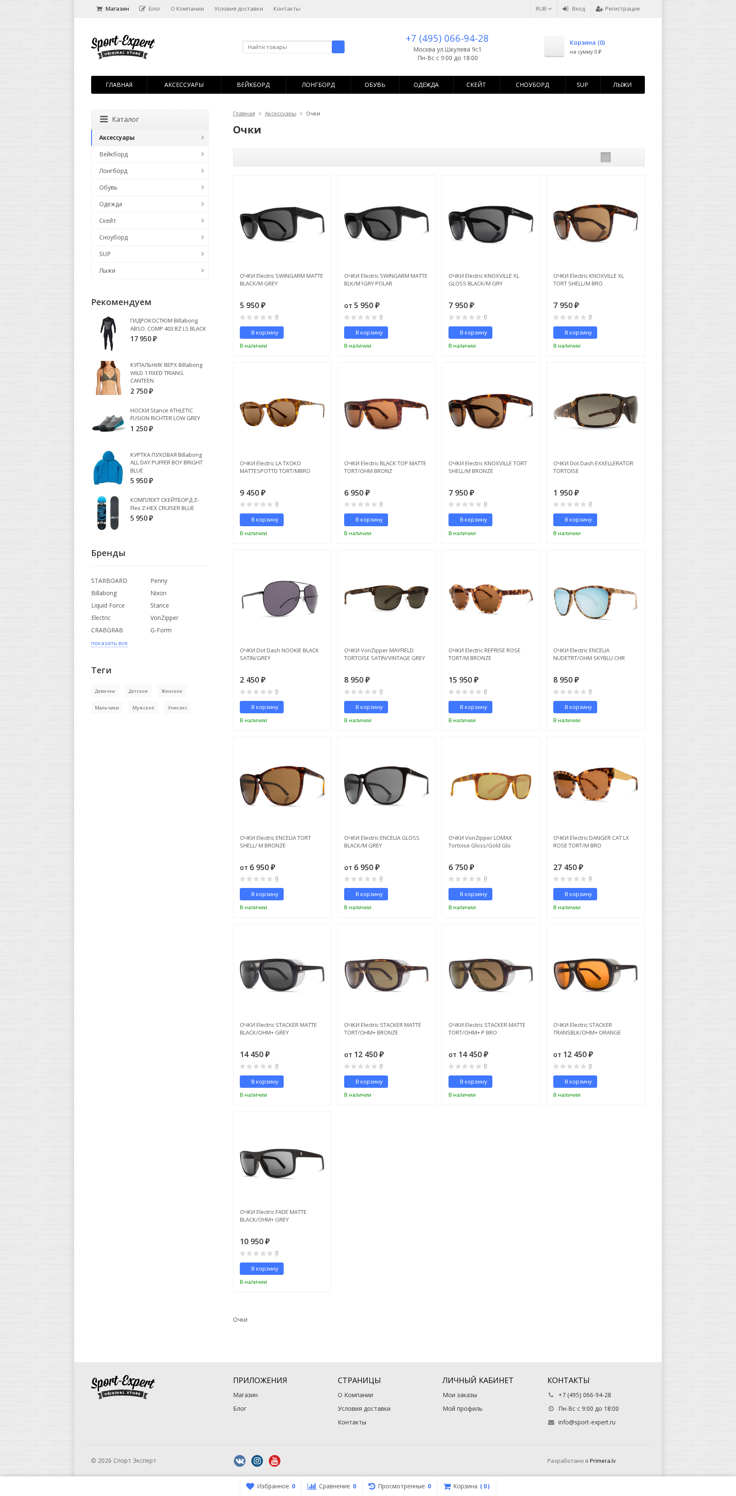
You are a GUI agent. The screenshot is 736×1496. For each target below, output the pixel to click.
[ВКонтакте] (240, 1461)
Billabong (104, 593)
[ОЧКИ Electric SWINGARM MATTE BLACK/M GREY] (282, 224)
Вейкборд (253, 85)
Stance (159, 605)
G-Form (161, 630)
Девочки (105, 691)
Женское (171, 691)
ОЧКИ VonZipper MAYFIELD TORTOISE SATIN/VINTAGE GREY (384, 654)
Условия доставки (238, 8)
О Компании (187, 8)
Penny (158, 580)
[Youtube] (275, 1461)
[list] (619, 157)
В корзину (265, 332)
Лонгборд (318, 85)
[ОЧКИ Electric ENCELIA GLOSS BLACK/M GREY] (386, 786)
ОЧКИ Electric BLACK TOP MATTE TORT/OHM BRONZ (385, 467)
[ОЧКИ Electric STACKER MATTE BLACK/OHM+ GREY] (282, 973)
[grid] (606, 157)
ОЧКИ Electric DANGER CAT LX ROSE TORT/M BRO (591, 841)
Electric (101, 618)
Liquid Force (108, 605)
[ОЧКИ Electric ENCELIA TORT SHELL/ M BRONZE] (282, 786)
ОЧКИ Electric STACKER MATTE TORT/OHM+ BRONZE (382, 1028)
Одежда (426, 85)
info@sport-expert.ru (586, 1422)
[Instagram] (257, 1461)
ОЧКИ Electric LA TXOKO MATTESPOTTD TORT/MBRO (275, 467)
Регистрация (622, 8)
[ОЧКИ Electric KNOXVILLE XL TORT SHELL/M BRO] (595, 224)
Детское (138, 691)
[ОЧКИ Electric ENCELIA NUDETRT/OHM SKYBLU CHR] (595, 598)
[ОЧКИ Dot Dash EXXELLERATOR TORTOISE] (595, 411)
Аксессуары (184, 85)
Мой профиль (463, 1408)
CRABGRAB (107, 630)
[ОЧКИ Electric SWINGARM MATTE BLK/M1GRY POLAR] (386, 224)
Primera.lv (603, 1460)
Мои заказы (460, 1395)
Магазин (117, 8)
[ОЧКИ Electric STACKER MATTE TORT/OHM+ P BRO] (490, 973)
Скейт (476, 85)
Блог (155, 8)
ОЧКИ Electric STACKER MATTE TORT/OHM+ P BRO (487, 1028)
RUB (542, 8)
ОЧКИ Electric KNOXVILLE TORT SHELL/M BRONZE (487, 467)
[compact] (632, 157)
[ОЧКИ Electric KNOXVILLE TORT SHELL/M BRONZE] (490, 411)
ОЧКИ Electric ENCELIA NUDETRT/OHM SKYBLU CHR (589, 654)
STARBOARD (109, 580)
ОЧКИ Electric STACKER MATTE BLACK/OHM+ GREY (278, 1028)
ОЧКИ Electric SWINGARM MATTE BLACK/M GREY (281, 279)
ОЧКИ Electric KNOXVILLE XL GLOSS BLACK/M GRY (483, 279)
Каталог (125, 119)
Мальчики (107, 707)
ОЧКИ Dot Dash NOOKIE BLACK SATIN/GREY (279, 654)
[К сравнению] (309, 332)
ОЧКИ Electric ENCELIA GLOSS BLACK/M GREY (382, 841)
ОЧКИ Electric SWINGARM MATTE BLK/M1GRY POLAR (386, 279)
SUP (582, 85)
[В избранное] (321, 332)
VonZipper (164, 618)
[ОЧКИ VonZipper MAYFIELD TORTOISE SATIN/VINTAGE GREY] (386, 598)
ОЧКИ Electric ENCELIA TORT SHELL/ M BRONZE (275, 841)
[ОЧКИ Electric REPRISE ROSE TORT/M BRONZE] (490, 598)
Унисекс (177, 707)
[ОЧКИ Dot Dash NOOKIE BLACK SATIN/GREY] (282, 598)
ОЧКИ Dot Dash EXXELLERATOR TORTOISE (593, 467)
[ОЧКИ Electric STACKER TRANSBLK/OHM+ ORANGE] (595, 973)
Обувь (375, 85)
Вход (578, 8)
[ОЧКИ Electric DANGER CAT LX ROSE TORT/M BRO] (595, 786)
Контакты (286, 8)
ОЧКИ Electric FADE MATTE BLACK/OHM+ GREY (273, 1215)
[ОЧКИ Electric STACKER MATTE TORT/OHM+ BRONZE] (386, 973)
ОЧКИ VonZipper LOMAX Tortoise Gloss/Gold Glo (480, 841)
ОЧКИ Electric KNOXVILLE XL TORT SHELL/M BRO (588, 279)
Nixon (158, 593)
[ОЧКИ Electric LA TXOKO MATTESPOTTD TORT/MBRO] (282, 411)
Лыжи (622, 85)
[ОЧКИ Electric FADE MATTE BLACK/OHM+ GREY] (282, 1160)
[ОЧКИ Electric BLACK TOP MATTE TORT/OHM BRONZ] (386, 411)
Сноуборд (532, 85)
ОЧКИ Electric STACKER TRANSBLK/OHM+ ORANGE (587, 1028)
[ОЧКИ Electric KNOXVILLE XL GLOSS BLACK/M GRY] (490, 224)
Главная (119, 85)
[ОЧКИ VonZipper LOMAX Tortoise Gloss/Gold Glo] (490, 786)
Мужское (143, 707)
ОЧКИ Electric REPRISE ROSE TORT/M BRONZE (484, 654)
